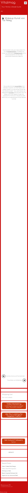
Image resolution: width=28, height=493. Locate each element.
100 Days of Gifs (6, 471)
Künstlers (11, 92)
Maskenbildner (18, 53)
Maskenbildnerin (11, 51)
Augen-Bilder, (18, 86)
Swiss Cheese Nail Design (9, 466)
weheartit (11, 452)
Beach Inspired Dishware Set (9, 473)
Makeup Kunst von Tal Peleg (13, 19)
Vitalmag (8, 2)
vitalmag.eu (5, 485)
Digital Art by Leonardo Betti (10, 475)
